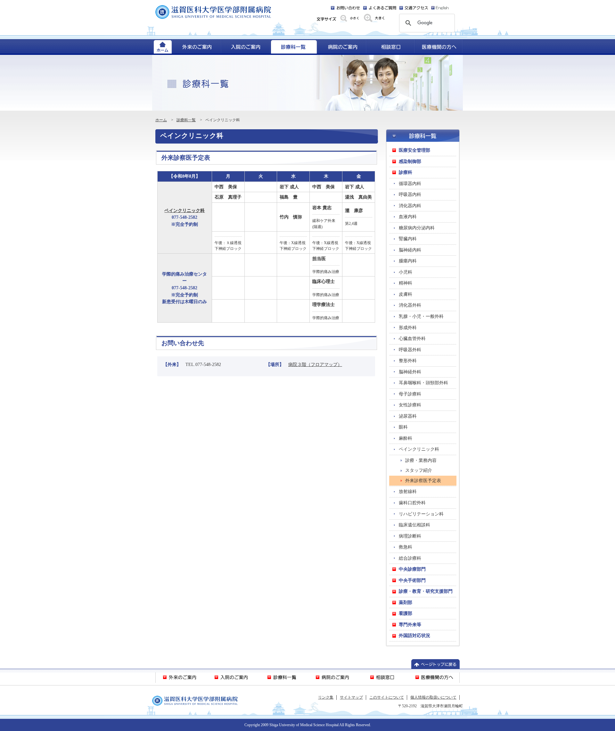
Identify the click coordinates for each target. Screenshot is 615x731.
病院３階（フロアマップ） (315, 364)
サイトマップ (351, 697)
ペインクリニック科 (184, 210)
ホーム (161, 120)
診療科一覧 (186, 120)
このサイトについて (386, 697)
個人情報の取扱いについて (433, 697)
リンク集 (325, 697)
